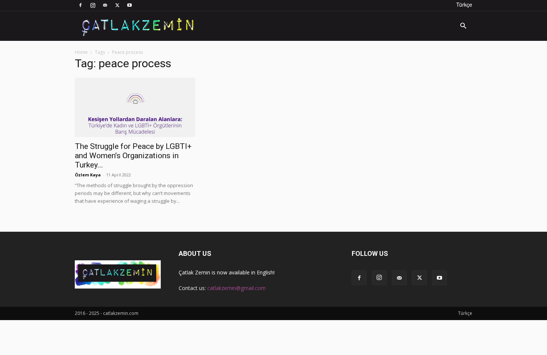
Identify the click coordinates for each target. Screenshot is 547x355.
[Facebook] (80, 5)
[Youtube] (129, 5)
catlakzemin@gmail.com (236, 288)
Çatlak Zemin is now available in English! (227, 272)
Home (81, 52)
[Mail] (105, 5)
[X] (117, 5)
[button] (463, 26)
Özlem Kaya (88, 175)
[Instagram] (92, 5)
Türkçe (464, 4)
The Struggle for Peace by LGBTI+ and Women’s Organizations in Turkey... (133, 155)
